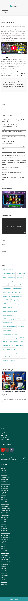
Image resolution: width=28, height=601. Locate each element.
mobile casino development (10, 311)
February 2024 (5, 528)
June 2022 (3, 568)
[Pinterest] (3, 450)
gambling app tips (17, 288)
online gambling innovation (10, 334)
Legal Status (4, 433)
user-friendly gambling (9, 360)
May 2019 (3, 579)
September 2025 (5, 488)
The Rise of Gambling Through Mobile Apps (13, 152)
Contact (4, 251)
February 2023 (5, 553)
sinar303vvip (6, 345)
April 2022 (4, 571)
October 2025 (4, 486)
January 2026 (4, 479)
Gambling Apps (5, 439)
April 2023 (4, 548)
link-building (6, 300)
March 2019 (4, 584)
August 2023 (4, 539)
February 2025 (5, 504)
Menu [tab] (5, 12)
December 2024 (5, 508)
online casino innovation (9, 326)
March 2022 (4, 573)
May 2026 (3, 470)
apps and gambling (8, 269)
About (3, 244)
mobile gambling (7, 315)
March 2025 (4, 501)
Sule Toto (11, 357)
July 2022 (3, 566)
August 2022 (4, 564)
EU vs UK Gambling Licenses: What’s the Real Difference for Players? (14, 392)
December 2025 (5, 481)
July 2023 (3, 542)
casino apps (11, 277)
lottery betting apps (16, 300)
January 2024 (4, 530)
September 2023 (5, 537)
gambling (5, 284)
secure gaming (14, 341)
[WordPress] (7, 450)
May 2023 (3, 546)
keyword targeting (17, 296)
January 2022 (4, 575)
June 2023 (3, 544)
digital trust (18, 281)
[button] (24, 390)
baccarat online (21, 273)
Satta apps (5, 341)
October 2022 (4, 559)
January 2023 (4, 555)
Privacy (3, 248)
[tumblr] (12, 450)
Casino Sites (4, 435)
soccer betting (11, 349)
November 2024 (5, 510)
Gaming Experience (8, 292)
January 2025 (4, 506)
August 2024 (4, 517)
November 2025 (5, 484)
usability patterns (20, 357)
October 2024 (4, 513)
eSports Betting (5, 437)
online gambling (7, 330)
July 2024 (3, 519)
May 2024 (3, 524)
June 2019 (3, 577)
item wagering (6, 296)
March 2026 (4, 475)
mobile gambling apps (9, 319)
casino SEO (20, 277)
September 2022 (5, 562)
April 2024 (4, 526)
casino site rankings (8, 281)
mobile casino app (7, 307)
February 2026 (5, 477)
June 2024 (3, 521)
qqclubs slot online (20, 338)
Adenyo (16, 599)
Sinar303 (22, 341)
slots (4, 349)
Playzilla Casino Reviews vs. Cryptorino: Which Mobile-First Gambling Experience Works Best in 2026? (14, 162)
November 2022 (5, 557)
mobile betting (15, 303)
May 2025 (3, 497)
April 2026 (4, 472)
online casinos (21, 326)
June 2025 (3, 495)
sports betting (19, 353)
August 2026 (4, 468)
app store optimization (9, 273)
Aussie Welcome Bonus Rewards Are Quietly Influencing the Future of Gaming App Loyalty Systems (14, 136)
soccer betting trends (8, 353)
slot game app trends (17, 345)
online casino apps (8, 322)
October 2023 (4, 535)
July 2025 (3, 493)
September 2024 (5, 515)
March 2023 (4, 551)
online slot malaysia (8, 338)
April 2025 (4, 499)
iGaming (17, 292)
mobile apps (6, 303)
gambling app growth (15, 284)
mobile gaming (21, 319)
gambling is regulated (14, 74)
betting (4, 277)
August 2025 (4, 490)
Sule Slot (5, 357)
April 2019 (4, 582)
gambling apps (7, 288)
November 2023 (5, 533)
